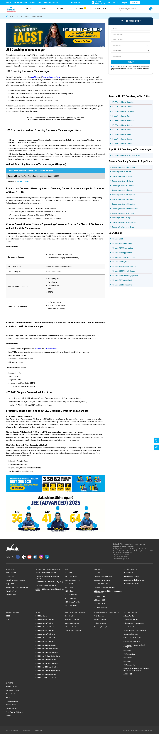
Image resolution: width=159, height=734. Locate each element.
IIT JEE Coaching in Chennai (122, 107)
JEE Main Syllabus (100, 596)
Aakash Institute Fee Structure (133, 623)
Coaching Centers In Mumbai (123, 213)
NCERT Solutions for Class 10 (45, 634)
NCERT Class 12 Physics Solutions (47, 678)
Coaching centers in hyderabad (123, 167)
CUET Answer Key (129, 665)
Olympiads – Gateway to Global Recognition (134, 646)
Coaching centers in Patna (122, 190)
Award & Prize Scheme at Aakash (134, 627)
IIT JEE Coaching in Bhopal (122, 139)
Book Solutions (70, 616)
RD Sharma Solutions (72, 619)
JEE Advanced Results (131, 584)
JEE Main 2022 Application (122, 253)
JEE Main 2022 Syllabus (120, 262)
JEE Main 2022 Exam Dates (122, 243)
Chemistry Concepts (101, 627)
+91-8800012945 (23, 182)
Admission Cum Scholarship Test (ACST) (49, 582)
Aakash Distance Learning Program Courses (47, 577)
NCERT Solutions (41, 616)
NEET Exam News (70, 605)
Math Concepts (99, 616)
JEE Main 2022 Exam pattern (122, 248)
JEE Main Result (99, 603)
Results (60, 8)
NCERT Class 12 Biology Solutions (47, 667)
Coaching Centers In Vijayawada (124, 222)
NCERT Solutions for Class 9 (45, 630)
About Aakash (11, 573)
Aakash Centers (11, 686)
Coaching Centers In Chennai (123, 186)
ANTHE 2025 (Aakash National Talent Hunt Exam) (50, 590)
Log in (124, 2)
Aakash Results (128, 616)
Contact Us (10, 576)
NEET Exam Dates (71, 576)
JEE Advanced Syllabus (131, 576)
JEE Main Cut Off (99, 600)
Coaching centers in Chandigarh (124, 204)
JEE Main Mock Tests (101, 584)
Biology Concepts (100, 623)
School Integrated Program (48, 2)
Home (7, 16)
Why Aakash (10, 584)
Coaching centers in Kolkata (122, 181)
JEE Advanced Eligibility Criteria (133, 580)
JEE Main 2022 (117, 239)
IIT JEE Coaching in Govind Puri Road (126, 155)
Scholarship (79, 8)
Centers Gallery (11, 705)
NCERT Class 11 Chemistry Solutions (48, 656)
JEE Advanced (128, 573)
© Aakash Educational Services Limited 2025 (138, 730)
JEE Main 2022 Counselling (122, 285)
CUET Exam (127, 650)
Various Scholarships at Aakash (46, 585)
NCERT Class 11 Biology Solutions (47, 652)
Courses (44, 8)
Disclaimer (26, 730)
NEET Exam (68, 573)
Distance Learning (20, 2)
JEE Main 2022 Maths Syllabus (123, 271)
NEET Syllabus (69, 591)
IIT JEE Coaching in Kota (121, 116)
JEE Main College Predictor (103, 576)
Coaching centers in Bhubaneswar (125, 209)
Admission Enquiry (12, 690)
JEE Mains (35, 77)
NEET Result (69, 584)
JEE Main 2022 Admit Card (122, 280)
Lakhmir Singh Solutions (73, 630)
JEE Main (37, 349)
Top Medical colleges (130, 634)
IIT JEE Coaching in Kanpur (122, 144)
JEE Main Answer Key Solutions (104, 587)
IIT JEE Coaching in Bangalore (123, 102)
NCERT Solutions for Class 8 (45, 627)
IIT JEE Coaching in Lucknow (123, 111)
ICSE (7, 619)
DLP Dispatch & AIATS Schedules (134, 638)
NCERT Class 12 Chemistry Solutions (48, 670)
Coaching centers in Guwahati (123, 199)
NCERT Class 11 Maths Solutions (46, 660)
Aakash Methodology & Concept (17, 587)
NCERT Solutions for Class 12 (45, 641)
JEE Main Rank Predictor (102, 580)
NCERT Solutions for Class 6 (45, 619)
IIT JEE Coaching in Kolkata (122, 125)
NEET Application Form (72, 580)
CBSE (8, 616)
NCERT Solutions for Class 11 (45, 638)
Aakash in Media (11, 591)
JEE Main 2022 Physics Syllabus (124, 266)
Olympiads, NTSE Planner (131, 641)
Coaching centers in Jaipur (122, 176)
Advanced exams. (51, 349)
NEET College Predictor (72, 602)
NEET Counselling (71, 595)
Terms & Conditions (12, 730)
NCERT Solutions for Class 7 (45, 623)
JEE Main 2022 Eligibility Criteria (123, 257)
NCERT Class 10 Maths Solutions (46, 645)
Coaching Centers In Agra (121, 218)
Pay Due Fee (75, 2)
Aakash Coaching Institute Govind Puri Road (36, 171)
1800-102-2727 (100, 3)
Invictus (32, 2)
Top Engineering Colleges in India (134, 630)
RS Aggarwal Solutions (72, 623)
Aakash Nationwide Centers (15, 580)
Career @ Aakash (12, 694)
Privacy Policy (39, 730)
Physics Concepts (100, 619)
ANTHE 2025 (127, 674)
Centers (28, 8)
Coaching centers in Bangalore (123, 195)
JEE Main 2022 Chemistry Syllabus (125, 276)
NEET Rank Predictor (71, 598)
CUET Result (127, 661)
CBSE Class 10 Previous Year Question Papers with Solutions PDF (136, 669)
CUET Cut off (127, 658)
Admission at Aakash (130, 619)
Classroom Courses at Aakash (46, 573)
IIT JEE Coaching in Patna (121, 134)
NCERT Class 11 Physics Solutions (47, 663)
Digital (8, 2)
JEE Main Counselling (101, 607)
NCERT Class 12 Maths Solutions (46, 674)
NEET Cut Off (69, 587)
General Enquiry (11, 708)
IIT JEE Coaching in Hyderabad (123, 120)
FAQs (8, 697)
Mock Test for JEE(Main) (14, 712)
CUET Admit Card (129, 654)
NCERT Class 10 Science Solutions (47, 649)
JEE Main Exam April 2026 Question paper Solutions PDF (108, 592)
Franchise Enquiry (12, 701)
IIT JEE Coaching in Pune (121, 130)
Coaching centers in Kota (121, 172)
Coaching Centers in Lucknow (123, 227)
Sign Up (135, 2)
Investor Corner (11, 595)
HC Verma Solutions (71, 627)
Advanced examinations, (51, 77)
